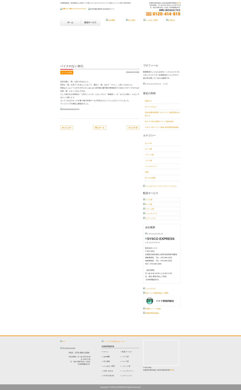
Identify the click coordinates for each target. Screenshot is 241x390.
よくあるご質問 (109, 366)
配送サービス (127, 352)
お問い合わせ (108, 371)
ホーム (105, 352)
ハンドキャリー (151, 166)
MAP (178, 3)
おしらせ (148, 143)
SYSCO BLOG (108, 376)
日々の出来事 (67, 73)
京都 (146, 172)
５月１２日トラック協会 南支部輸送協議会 (162, 127)
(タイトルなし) (151, 107)
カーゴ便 (148, 149)
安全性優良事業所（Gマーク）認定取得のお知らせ (162, 114)
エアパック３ (127, 376)
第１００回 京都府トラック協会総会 (159, 121)
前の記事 (132, 128)
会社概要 (106, 357)
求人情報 (106, 361)
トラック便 (149, 155)
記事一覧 (100, 128)
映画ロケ (148, 101)
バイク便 (148, 161)
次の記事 (67, 128)
